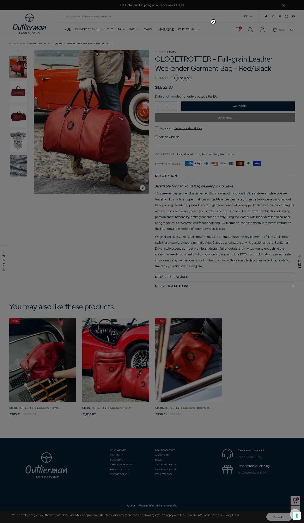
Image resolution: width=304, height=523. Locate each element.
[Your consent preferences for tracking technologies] (297, 516)
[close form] (213, 21)
